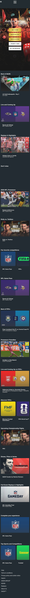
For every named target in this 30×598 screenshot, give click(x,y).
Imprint (3, 578)
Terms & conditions (6, 573)
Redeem (3, 586)
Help (2, 570)
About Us (4, 589)
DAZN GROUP (5, 581)
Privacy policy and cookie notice (10, 575)
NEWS (3, 583)
